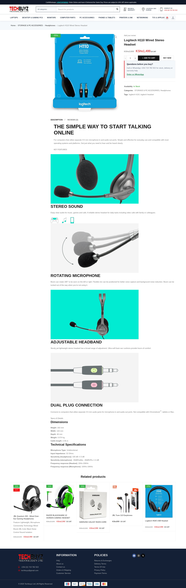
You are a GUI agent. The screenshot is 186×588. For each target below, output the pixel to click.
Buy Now (167, 58)
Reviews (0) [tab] (72, 120)
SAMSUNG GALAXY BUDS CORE (92, 522)
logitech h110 (134, 94)
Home (13, 25)
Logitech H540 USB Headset (156, 521)
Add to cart (149, 58)
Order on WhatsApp (135, 74)
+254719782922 (62, 2)
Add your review (130, 35)
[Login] (172, 17)
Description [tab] (57, 120)
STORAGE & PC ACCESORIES (30, 25)
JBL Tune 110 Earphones (122, 515)
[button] (116, 37)
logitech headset (147, 94)
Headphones (50, 25)
